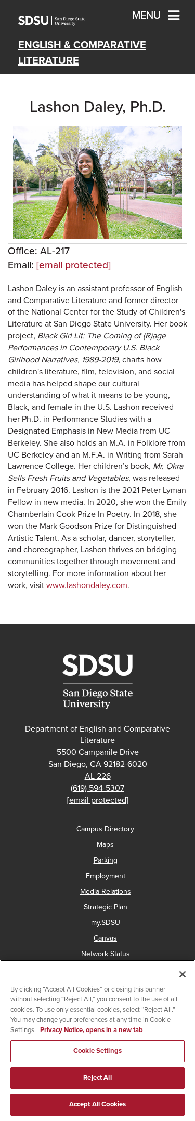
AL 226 (98, 776)
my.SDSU (105, 922)
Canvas (105, 938)
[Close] (182, 974)
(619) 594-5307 (97, 788)
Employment (105, 875)
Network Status (105, 953)
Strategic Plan (105, 907)
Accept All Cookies (97, 1104)
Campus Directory (105, 829)
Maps (105, 844)
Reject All (97, 1078)
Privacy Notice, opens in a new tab (91, 1030)
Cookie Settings (97, 1051)
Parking (106, 860)
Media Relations (105, 891)
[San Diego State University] (97, 681)
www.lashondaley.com (86, 585)
